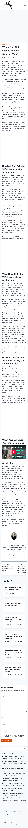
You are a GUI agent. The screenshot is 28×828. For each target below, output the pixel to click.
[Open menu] (25, 5)
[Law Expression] (9, 5)
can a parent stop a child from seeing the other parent (13, 669)
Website (4, 731)
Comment (5, 696)
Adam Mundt (7, 57)
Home (14, 811)
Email (4, 724)
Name (4, 717)
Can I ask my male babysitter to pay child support (13, 620)
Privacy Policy (8, 814)
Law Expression (13, 823)
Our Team (20, 811)
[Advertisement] (14, 25)
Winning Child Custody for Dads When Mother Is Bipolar (14, 653)
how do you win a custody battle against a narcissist (13, 636)
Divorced (4, 44)
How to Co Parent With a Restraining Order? (7, 567)
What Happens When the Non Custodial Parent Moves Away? (21, 568)
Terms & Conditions (18, 814)
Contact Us (8, 811)
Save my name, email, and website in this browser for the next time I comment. (13, 735)
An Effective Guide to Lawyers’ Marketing (14, 761)
